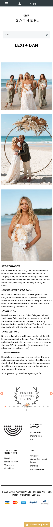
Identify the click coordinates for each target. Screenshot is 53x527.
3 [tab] (13, 406)
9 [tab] (39, 406)
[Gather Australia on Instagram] (34, 3)
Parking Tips (36, 436)
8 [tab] (35, 406)
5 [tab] (22, 406)
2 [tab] (9, 406)
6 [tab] (26, 406)
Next (50, 393)
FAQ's (33, 439)
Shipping (8, 458)
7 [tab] (30, 406)
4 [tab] (18, 406)
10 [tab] (43, 406)
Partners (34, 466)
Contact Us (35, 432)
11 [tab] (47, 406)
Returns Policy (11, 461)
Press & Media (37, 469)
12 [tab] (26, 410)
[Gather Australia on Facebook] (29, 3)
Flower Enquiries (38, 524)
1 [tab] (5, 406)
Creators (34, 456)
